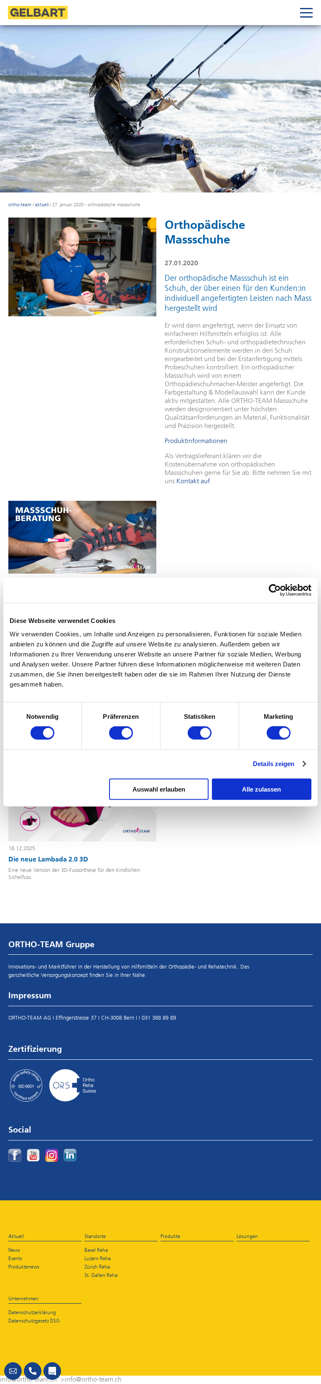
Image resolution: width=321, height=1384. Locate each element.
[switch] (121, 733)
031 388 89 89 (159, 1018)
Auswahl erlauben (158, 788)
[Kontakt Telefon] (32, 1371)
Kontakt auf (193, 481)
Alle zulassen (261, 788)
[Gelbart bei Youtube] (33, 1155)
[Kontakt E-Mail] (13, 1371)
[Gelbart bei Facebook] (14, 1155)
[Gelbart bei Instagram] (51, 1155)
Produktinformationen (196, 441)
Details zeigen (273, 763)
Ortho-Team (19, 204)
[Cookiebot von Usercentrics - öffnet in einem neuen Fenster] (274, 590)
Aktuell (41, 204)
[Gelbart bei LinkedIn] (70, 1155)
